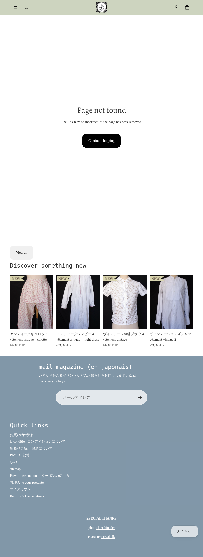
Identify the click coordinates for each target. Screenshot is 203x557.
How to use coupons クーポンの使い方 (39, 475)
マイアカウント (22, 489)
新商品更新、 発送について (31, 448)
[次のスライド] (48, 302)
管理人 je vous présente (27, 482)
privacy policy (53, 381)
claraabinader (105, 528)
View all (21, 252)
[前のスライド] (15, 302)
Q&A (14, 462)
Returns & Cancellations (27, 496)
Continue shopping (101, 141)
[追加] (45, 321)
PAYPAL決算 (20, 455)
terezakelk (108, 537)
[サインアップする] (140, 397)
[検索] (26, 7)
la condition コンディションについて (38, 441)
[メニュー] (15, 7)
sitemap (15, 469)
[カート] (187, 7)
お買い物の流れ (22, 435)
